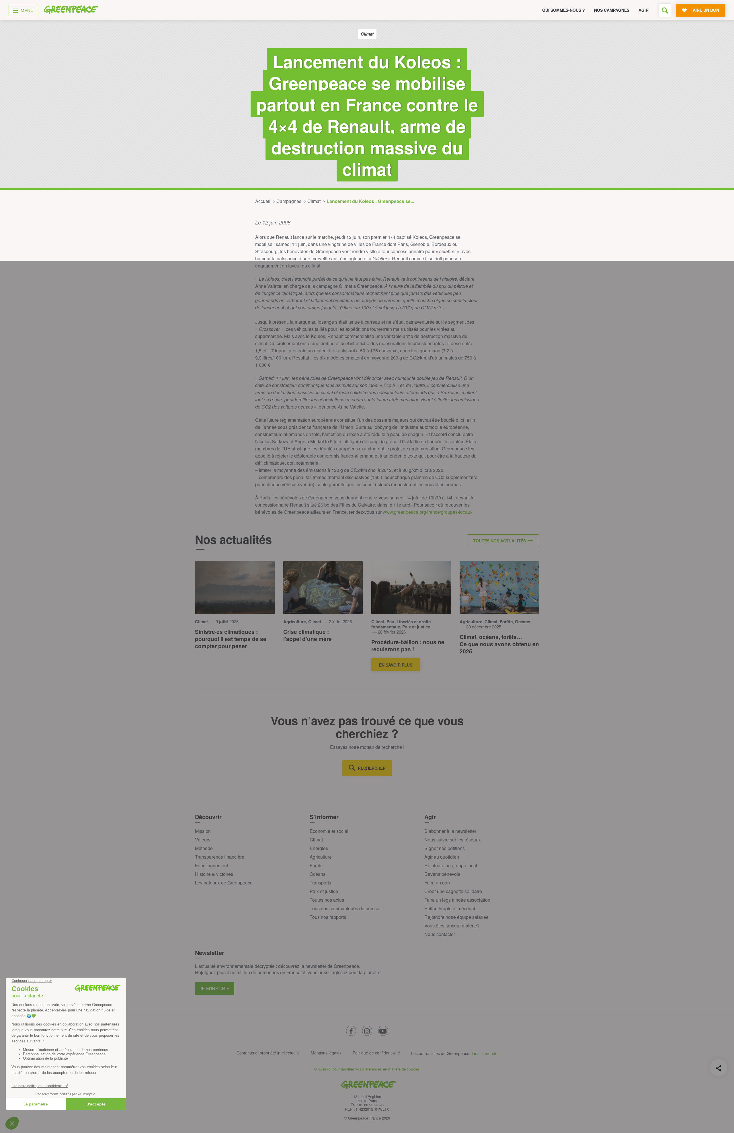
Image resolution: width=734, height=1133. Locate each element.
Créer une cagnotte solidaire (453, 891)
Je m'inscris (215, 988)
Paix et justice (324, 891)
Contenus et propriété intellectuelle (268, 1053)
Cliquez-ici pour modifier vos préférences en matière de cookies (367, 1069)
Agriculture (321, 856)
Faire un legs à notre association (457, 899)
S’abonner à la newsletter (450, 831)
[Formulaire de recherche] (665, 10)
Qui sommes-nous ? (563, 10)
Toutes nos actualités (499, 541)
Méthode (204, 848)
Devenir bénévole (442, 874)
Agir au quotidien (441, 856)
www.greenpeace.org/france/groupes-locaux (428, 512)
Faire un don (437, 882)
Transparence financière (219, 856)
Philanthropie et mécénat (449, 908)
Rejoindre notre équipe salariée (456, 917)
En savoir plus (395, 665)
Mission (203, 831)
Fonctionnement (211, 865)
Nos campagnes (611, 10)
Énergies (319, 848)
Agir (644, 10)
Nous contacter (439, 934)
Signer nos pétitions (444, 848)
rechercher (372, 768)
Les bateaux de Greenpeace (224, 882)
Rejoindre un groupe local (450, 865)
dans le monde (484, 1053)
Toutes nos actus (327, 899)
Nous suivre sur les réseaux (452, 839)
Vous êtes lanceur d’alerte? (452, 925)
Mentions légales (326, 1053)
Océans (317, 874)
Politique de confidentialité (376, 1053)
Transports (320, 882)
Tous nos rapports (328, 917)
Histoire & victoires (214, 874)
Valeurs (202, 839)
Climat (316, 839)
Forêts (316, 865)
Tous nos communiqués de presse (344, 908)
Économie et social (329, 831)
